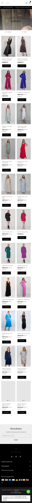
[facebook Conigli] (16, 456)
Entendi (5, 499)
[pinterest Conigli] (20, 456)
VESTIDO (22, 17)
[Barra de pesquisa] (26, 3)
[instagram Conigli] (11, 456)
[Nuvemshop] (16, 493)
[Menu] (2, 3)
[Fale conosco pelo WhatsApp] (28, 492)
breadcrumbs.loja (14, 17)
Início (7, 17)
